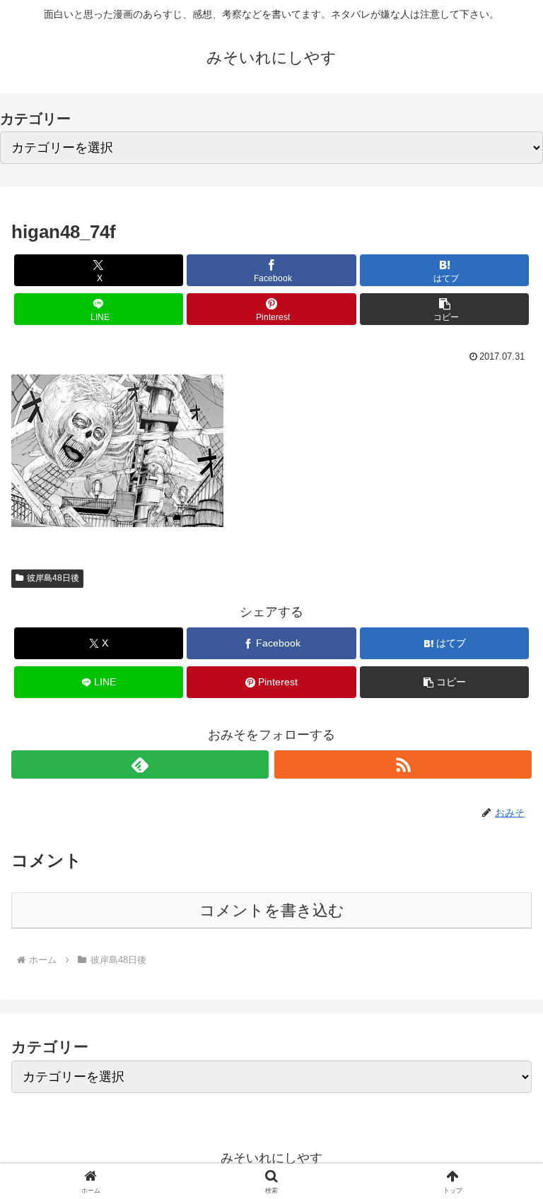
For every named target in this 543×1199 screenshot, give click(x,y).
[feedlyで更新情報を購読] (140, 764)
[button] (444, 309)
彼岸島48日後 (53, 578)
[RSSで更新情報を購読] (403, 764)
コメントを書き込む (271, 910)
